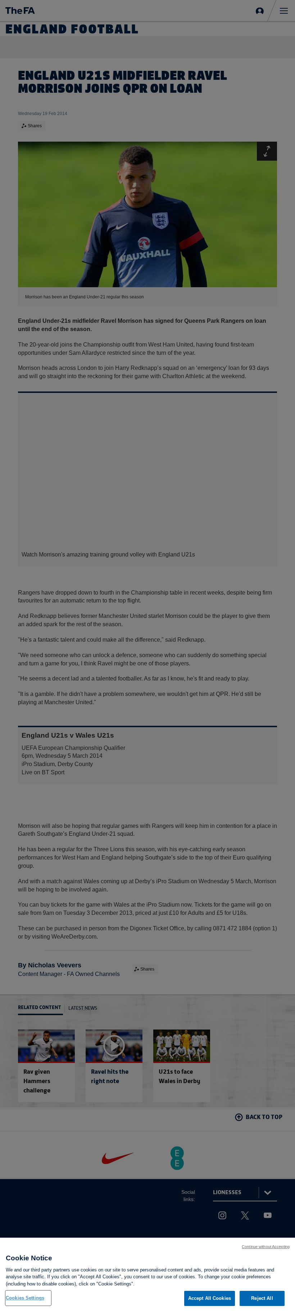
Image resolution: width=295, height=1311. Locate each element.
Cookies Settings (25, 1298)
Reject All (262, 1298)
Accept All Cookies (209, 1298)
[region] (147, 1274)
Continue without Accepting (266, 1246)
